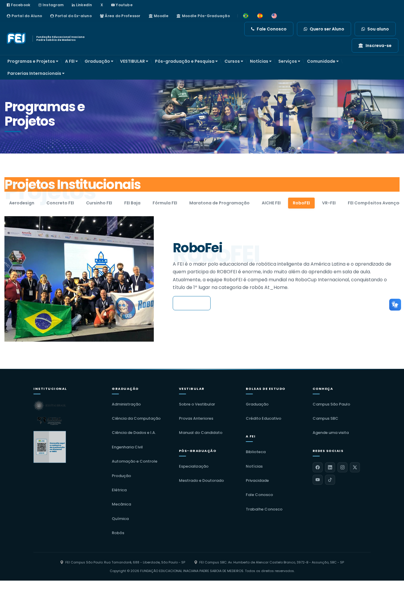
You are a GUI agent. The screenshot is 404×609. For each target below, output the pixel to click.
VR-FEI (329, 203)
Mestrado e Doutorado (201, 480)
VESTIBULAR (133, 61)
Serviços (288, 61)
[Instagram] (342, 467)
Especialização (194, 466)
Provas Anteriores (196, 418)
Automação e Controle (134, 461)
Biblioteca (256, 452)
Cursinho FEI (99, 203)
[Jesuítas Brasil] (49, 405)
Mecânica (121, 504)
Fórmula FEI (165, 203)
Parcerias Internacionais (34, 73)
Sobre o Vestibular (197, 404)
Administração (126, 404)
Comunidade (321, 61)
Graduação (98, 61)
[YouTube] (318, 480)
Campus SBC (325, 418)
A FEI (70, 61)
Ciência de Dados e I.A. (134, 432)
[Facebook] (318, 467)
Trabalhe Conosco (264, 509)
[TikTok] (330, 480)
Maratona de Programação (219, 203)
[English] (274, 16)
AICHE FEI (271, 203)
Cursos (232, 61)
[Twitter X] (355, 467)
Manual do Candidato (200, 432)
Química (120, 518)
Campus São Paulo (331, 404)
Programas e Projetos (31, 61)
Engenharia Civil (127, 447)
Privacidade (257, 480)
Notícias (259, 61)
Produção (121, 476)
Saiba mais (192, 303)
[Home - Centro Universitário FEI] (17, 38)
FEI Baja (132, 203)
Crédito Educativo (263, 418)
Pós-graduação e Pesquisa (185, 61)
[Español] (259, 16)
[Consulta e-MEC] (49, 447)
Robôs (118, 533)
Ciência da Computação (136, 418)
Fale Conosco (259, 494)
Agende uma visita (331, 432)
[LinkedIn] (330, 467)
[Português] (245, 16)
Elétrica (119, 490)
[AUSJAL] (49, 421)
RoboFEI (301, 203)
